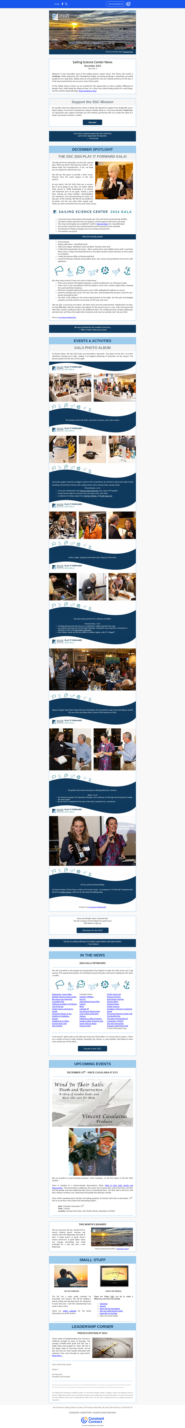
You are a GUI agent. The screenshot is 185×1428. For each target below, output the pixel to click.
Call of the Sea (57, 1007)
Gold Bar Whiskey (90, 496)
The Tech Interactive (115, 1024)
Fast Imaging (57, 1026)
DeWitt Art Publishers (60, 1016)
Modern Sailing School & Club (91, 1021)
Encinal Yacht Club (59, 1024)
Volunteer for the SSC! (92, 930)
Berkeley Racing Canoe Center (64, 997)
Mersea (82, 1016)
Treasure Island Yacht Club (89, 491)
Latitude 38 (84, 1009)
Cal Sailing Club (58, 1002)
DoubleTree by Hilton (60, 1021)
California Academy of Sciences (64, 1004)
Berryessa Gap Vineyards (62, 999)
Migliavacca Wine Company (90, 1019)
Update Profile (85, 1412)
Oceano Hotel (85, 1026)
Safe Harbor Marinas (115, 999)
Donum (55, 1019)
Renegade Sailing (128, 52)
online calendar (69, 1311)
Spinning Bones (113, 1004)
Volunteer (104, 1304)
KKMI (81, 1007)
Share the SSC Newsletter (110, 1309)
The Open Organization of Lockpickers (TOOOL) (117, 1020)
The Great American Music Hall (119, 1014)
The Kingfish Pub (113, 1016)
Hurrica (82, 999)
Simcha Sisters (102, 224)
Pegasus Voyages (114, 997)
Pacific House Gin (106, 496)
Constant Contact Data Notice (104, 1412)
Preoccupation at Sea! (88, 91)
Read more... (57, 1356)
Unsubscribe (74, 1412)
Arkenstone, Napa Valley (62, 994)
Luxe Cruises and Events (82, 630)
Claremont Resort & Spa (62, 1014)
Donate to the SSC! (92, 1048)
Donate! (92, 122)
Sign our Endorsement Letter (111, 1311)
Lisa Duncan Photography (67, 317)
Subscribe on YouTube (108, 1313)
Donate (103, 1306)
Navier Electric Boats (87, 1024)
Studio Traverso (65, 892)
